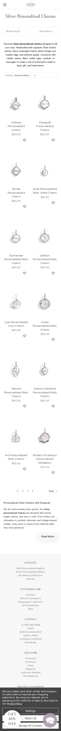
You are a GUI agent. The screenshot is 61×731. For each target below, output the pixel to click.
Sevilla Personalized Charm (16, 192)
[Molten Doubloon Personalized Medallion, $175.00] (45, 435)
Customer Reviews (31, 672)
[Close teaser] (22, 709)
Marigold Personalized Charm (44, 126)
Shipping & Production (30, 601)
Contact (30, 594)
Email (30, 628)
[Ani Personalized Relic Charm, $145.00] (16, 435)
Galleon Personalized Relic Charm (45, 259)
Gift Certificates (30, 605)
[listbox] (25, 75)
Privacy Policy (14, 703)
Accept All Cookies (30, 725)
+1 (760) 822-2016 (30, 624)
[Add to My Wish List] (23, 140)
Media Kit (31, 669)
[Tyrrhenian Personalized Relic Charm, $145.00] (16, 235)
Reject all (30, 718)
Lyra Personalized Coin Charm (16, 324)
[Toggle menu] (4, 4)
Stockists (30, 662)
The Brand (30, 658)
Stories (30, 578)
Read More (47, 536)
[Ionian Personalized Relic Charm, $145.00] (45, 302)
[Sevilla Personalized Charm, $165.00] (16, 169)
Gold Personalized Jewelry (30, 568)
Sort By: (9, 75)
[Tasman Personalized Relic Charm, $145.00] (16, 368)
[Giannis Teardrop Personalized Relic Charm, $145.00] (45, 368)
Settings (30, 711)
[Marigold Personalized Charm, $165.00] (45, 102)
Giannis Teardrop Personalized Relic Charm (45, 392)
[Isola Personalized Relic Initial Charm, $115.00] (45, 169)
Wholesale (30, 642)
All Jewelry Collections (30, 575)
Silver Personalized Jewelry (30, 571)
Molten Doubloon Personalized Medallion (45, 459)
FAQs (30, 608)
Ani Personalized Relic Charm (16, 457)
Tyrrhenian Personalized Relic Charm (16, 259)
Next (52, 491)
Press (30, 665)
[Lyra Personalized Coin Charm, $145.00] (16, 302)
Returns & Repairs (30, 598)
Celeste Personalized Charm (16, 126)
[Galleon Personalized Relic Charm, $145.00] (45, 235)
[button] (30, 31)
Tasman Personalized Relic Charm (16, 392)
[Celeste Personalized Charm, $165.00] (16, 102)
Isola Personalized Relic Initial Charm (45, 190)
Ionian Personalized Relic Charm (45, 326)
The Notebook (30, 676)
